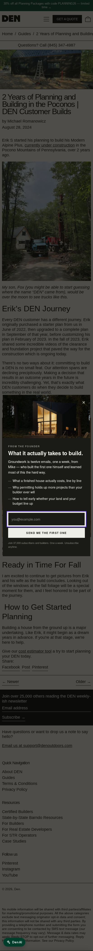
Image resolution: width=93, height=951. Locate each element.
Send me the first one (46, 533)
